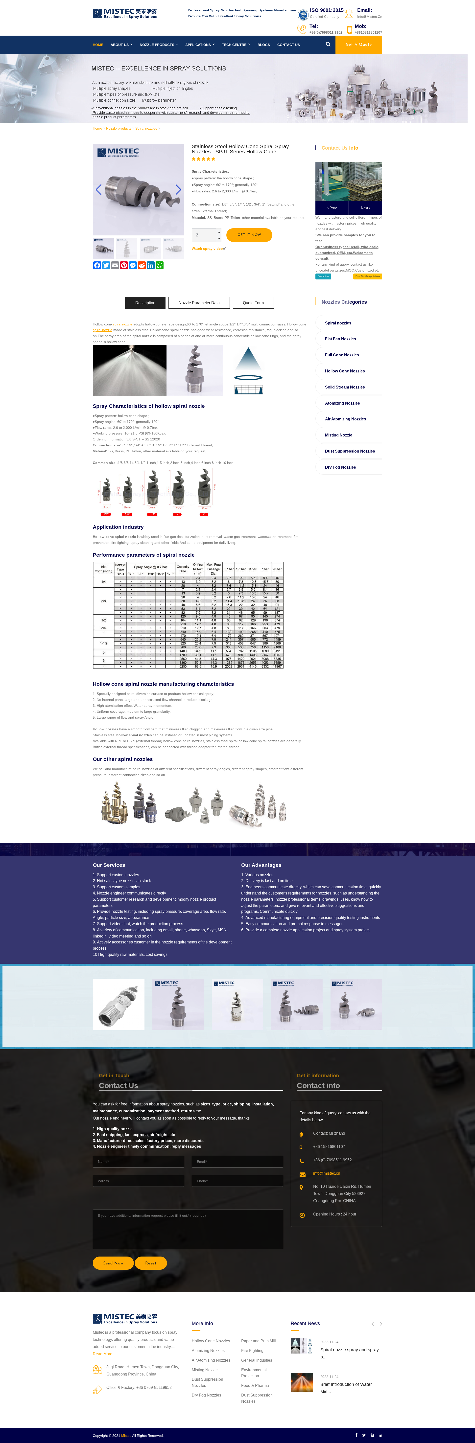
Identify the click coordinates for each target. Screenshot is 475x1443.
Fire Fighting (252, 1351)
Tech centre (234, 45)
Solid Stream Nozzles (345, 387)
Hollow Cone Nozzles (345, 371)
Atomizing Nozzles (342, 403)
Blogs (264, 45)
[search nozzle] (328, 44)
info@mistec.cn (326, 1173)
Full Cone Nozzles (342, 355)
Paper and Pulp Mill (258, 1341)
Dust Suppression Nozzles (350, 451)
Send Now (113, 1263)
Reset (151, 1263)
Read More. (103, 1354)
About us (120, 45)
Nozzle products (157, 45)
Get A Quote (359, 45)
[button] (178, 189)
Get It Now (249, 235)
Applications (198, 45)
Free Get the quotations (368, 276)
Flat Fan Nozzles (340, 339)
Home (98, 45)
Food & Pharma (255, 1385)
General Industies (256, 1360)
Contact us (288, 45)
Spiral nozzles (146, 128)
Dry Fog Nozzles (340, 467)
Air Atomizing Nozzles (345, 419)
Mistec (126, 1436)
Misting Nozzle (338, 435)
